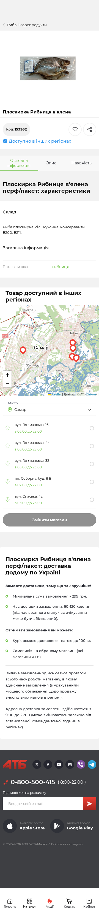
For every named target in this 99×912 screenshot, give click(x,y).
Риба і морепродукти (27, 25)
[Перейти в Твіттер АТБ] (36, 764)
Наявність (82, 163)
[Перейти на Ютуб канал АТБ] (58, 764)
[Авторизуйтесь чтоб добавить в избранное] (75, 129)
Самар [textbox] (20, 409)
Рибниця (60, 267)
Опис (51, 163)
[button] (72, 357)
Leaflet (56, 394)
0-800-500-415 (33, 782)
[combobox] (49, 409)
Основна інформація (19, 163)
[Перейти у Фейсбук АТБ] (47, 764)
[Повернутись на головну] (15, 764)
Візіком (91, 394)
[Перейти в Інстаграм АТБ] (69, 764)
